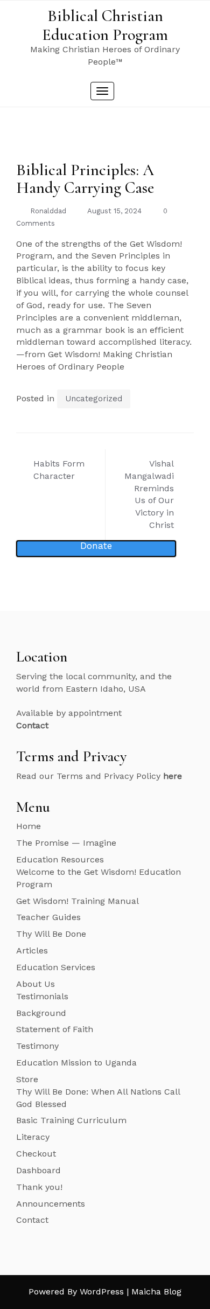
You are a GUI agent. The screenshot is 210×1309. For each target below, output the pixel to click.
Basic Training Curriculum (71, 1120)
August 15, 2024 (114, 211)
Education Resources (60, 859)
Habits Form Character (59, 469)
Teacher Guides (48, 917)
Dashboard (38, 1170)
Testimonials (42, 996)
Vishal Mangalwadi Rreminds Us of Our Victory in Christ (149, 494)
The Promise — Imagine (66, 843)
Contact (32, 1220)
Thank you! (39, 1187)
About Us (35, 984)
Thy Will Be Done (51, 934)
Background (41, 1013)
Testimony (37, 1046)
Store (27, 1079)
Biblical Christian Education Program (105, 25)
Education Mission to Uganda (76, 1062)
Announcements (50, 1204)
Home (28, 826)
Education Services (55, 967)
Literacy (33, 1137)
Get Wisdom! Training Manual (77, 901)
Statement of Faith (54, 1029)
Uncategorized (93, 398)
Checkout (36, 1153)
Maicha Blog (156, 1291)
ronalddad (48, 211)
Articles (32, 950)
